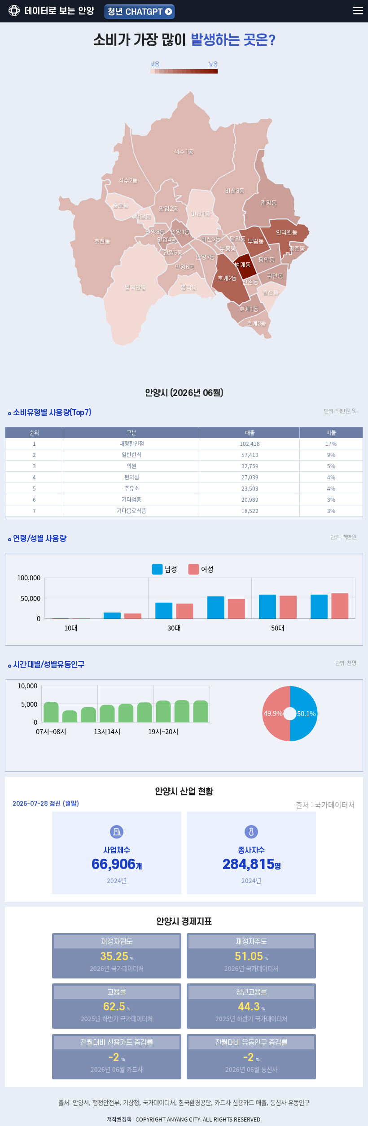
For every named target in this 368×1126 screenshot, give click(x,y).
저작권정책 (119, 1119)
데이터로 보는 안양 (59, 11)
